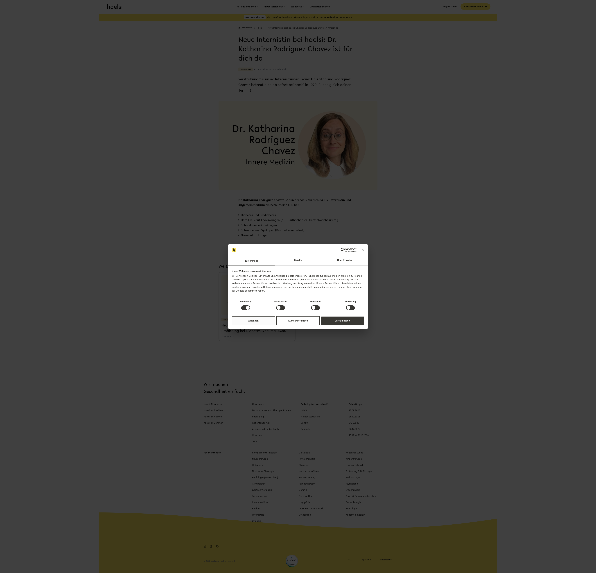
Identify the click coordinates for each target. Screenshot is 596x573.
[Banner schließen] (363, 250)
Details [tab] (298, 260)
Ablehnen (253, 320)
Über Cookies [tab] (344, 260)
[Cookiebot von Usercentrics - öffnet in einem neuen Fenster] (343, 250)
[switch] (280, 307)
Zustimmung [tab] (251, 260)
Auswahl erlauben (298, 320)
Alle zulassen (342, 320)
